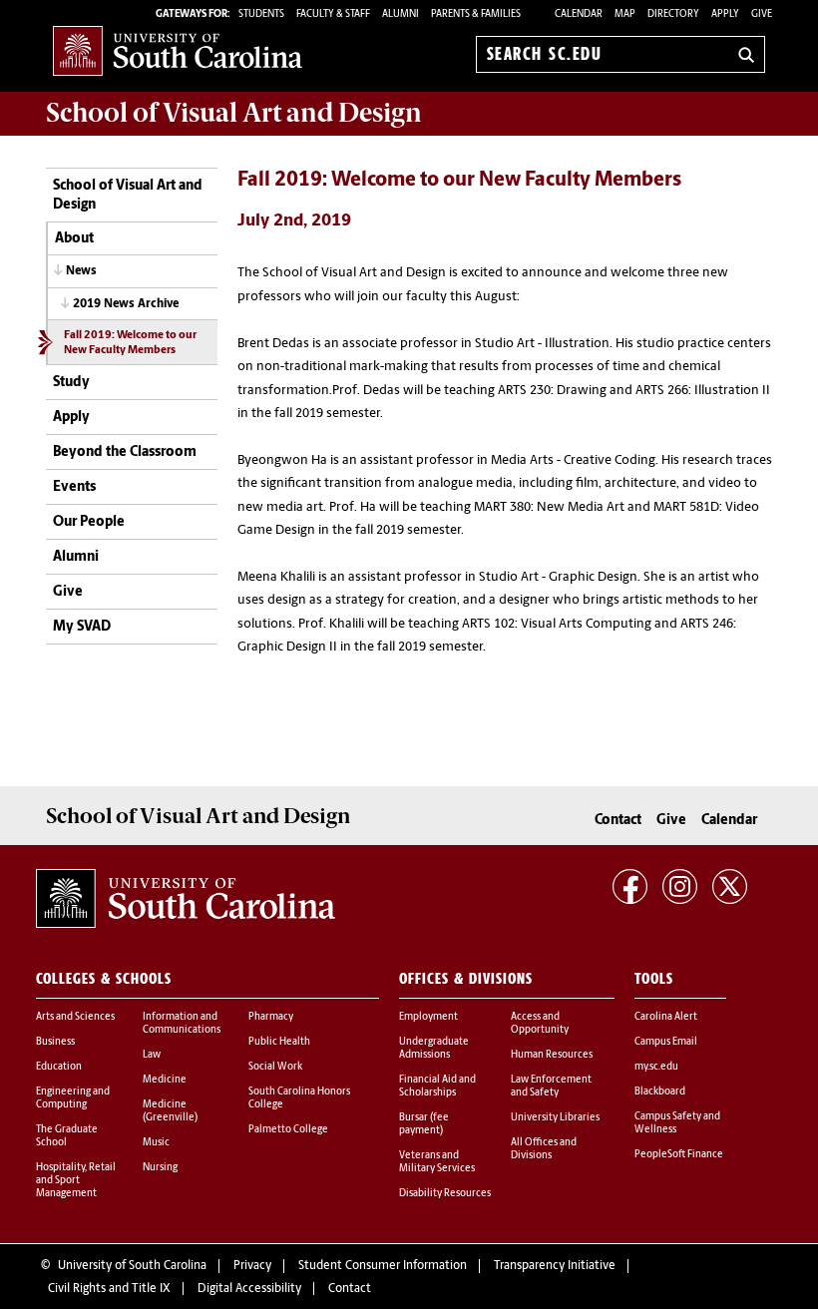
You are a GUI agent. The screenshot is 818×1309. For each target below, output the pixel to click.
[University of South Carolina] (185, 899)
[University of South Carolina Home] (177, 50)
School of (234, 113)
